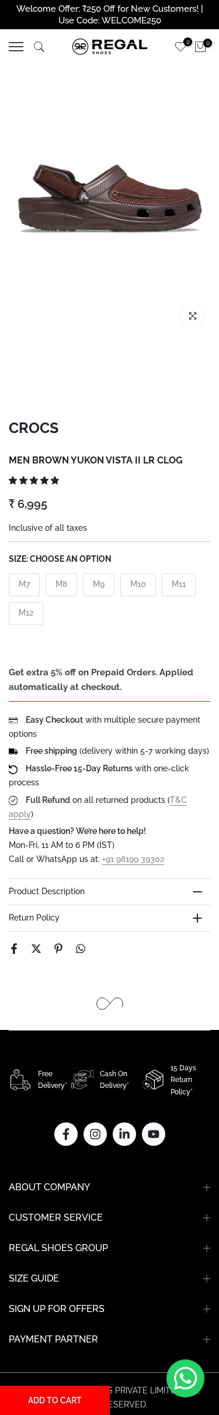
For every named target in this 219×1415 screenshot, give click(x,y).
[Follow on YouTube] (153, 1134)
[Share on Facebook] (14, 948)
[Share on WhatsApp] (80, 948)
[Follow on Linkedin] (124, 1134)
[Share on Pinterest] (58, 948)
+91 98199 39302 (133, 859)
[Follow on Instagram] (95, 1134)
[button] (35, 480)
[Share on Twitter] (36, 948)
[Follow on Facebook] (66, 1134)
